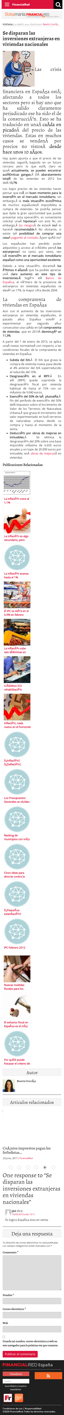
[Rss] (48, 1376)
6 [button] (53, 1167)
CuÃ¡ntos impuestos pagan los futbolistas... (27, 1150)
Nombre (8, 1295)
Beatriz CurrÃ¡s (50, 24)
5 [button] (45, 1167)
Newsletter (16, 1374)
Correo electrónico (14, 1309)
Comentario (10, 1252)
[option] (32, 1135)
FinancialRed (21, 4)
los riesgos (26, 225)
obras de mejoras (43, 453)
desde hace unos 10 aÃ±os (32, 148)
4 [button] (36, 1167)
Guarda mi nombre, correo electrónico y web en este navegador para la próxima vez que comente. (30, 1343)
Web (5, 1323)
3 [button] (28, 1167)
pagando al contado (24, 238)
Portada (8, 24)
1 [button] (10, 1167)
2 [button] (19, 1167)
